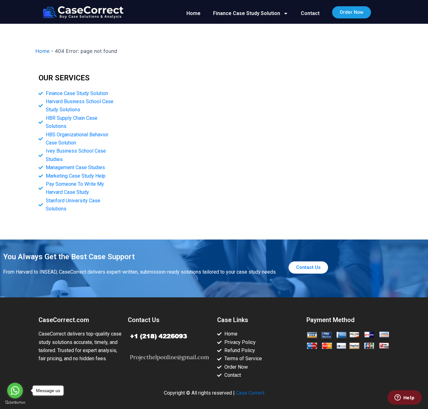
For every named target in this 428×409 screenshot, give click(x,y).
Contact (310, 13)
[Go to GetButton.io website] (15, 403)
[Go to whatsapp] (15, 390)
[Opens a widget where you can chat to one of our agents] (404, 398)
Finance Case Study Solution (246, 13)
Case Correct (250, 393)
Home (193, 13)
